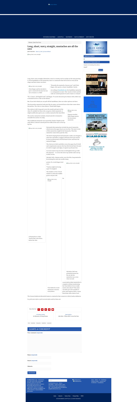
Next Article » (68, 314)
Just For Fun (90, 37)
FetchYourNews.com (53, 383)
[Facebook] (39, 309)
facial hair (33, 323)
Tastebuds (69, 37)
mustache (49, 323)
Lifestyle (60, 37)
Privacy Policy (76, 396)
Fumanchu (38, 323)
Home (30, 42)
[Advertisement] (68, 25)
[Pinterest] (49, 309)
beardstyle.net (62, 90)
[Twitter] (42, 309)
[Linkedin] (46, 309)
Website (29, 366)
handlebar (44, 323)
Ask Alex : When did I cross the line (68, 316)
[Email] (53, 309)
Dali (29, 323)
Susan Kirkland (47, 51)
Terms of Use (67, 396)
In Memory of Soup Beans (40, 316)
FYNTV (82, 396)
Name (32, 355)
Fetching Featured (49, 37)
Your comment (35, 333)
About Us (60, 396)
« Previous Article (40, 314)
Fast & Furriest (79, 37)
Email (32, 360)
